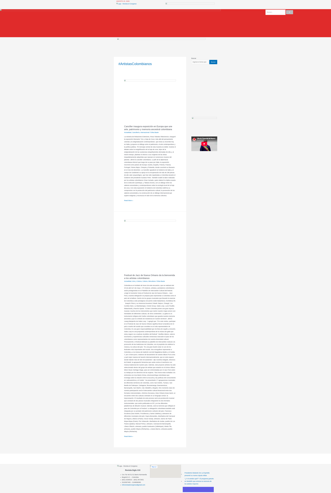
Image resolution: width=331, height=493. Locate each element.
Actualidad (127, 132)
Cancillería (136, 132)
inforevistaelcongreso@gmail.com (133, 485)
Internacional (144, 132)
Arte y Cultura (137, 281)
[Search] (289, 12)
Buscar (193, 58)
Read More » (128, 200)
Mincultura (152, 281)
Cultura (144, 281)
